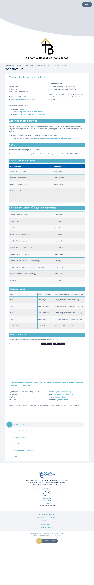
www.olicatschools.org (64, 394)
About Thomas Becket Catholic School (52, 65)
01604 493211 (47, 500)
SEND (16, 456)
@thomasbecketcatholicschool (33, 114)
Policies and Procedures (24, 450)
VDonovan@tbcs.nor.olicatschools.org (69, 326)
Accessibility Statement (45, 518)
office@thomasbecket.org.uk (25, 99)
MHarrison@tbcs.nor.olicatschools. (58, 138)
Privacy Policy (45, 524)
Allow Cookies (46, 344)
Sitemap (45, 521)
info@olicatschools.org (62, 392)
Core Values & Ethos (22, 431)
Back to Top (50, 541)
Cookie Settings (59, 344)
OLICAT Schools (20, 437)
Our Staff (18, 444)
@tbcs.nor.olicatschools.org (42, 154)
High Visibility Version (45, 514)
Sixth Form (9, 65)
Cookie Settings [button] (45, 527)
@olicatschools (60, 397)
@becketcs (23, 109)
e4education (57, 536)
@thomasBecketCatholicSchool (33, 112)
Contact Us (19, 424)
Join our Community (24, 65)
